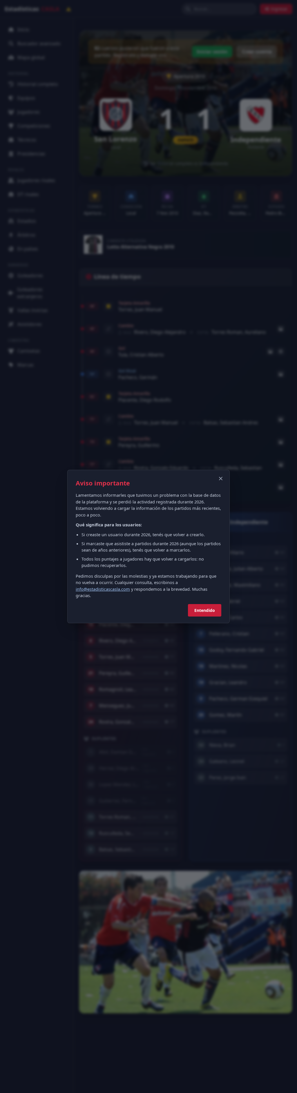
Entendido (204, 610)
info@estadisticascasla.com (103, 589)
